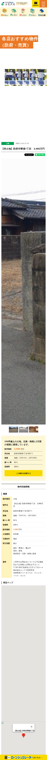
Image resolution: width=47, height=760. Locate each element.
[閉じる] (31, 727)
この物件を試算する (23, 473)
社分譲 (41, 15)
